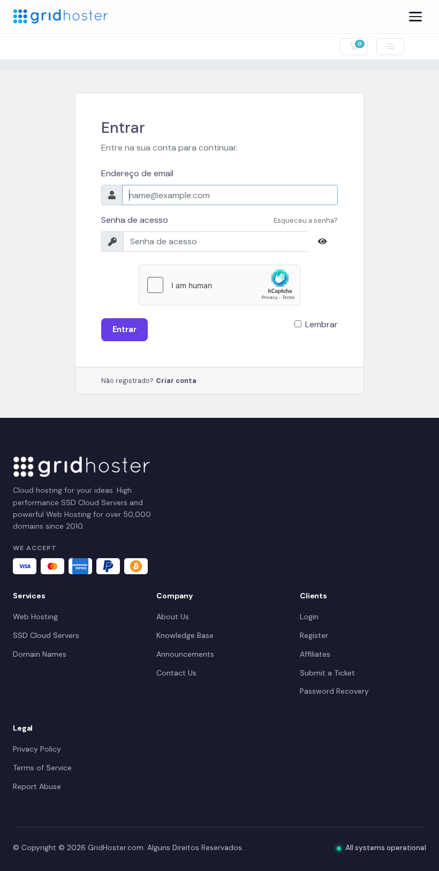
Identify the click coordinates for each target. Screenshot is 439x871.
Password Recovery (334, 691)
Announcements (185, 654)
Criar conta (176, 380)
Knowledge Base (185, 635)
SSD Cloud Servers (46, 635)
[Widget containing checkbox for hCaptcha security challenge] (219, 285)
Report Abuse (37, 786)
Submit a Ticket (327, 673)
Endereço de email (137, 173)
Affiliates (315, 654)
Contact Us (176, 673)
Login (309, 616)
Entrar (124, 329)
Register (314, 635)
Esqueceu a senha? (306, 220)
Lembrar (321, 324)
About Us (172, 616)
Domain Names (39, 654)
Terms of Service (42, 767)
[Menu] (415, 16)
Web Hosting (35, 616)
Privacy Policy (37, 749)
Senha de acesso (134, 220)
